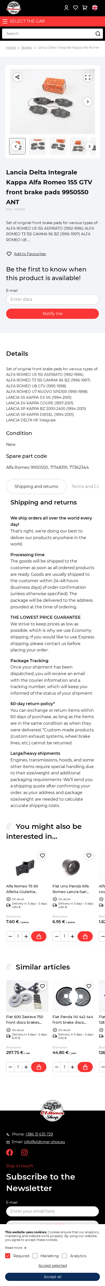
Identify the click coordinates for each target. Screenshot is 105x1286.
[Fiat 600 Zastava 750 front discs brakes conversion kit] (27, 996)
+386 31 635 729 (39, 1134)
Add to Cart (38, 936)
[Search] (98, 34)
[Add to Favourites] (42, 856)
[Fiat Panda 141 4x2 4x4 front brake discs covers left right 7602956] (73, 996)
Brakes (26, 47)
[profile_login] (66, 8)
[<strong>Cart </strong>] (85, 8)
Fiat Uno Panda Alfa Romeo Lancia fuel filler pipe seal (70, 892)
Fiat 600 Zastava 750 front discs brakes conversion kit (24, 1023)
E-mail (12, 290)
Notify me (53, 313)
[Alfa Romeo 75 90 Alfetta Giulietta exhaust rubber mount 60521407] (27, 865)
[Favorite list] (75, 8)
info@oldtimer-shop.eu (44, 1142)
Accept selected (52, 1265)
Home (11, 47)
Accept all (52, 1277)
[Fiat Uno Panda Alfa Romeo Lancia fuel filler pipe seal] (73, 865)
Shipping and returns (36, 486)
